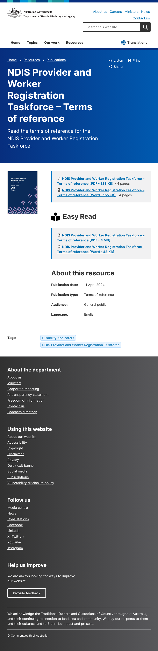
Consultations (18, 519)
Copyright (15, 448)
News (145, 11)
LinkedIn (13, 531)
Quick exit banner (21, 465)
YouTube (14, 542)
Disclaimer (15, 454)
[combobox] (112, 27)
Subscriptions (18, 477)
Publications (56, 60)
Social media (17, 471)
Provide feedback (27, 593)
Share (118, 67)
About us (100, 11)
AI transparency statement (28, 394)
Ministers (131, 11)
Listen (118, 60)
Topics (32, 42)
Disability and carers (58, 338)
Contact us (141, 18)
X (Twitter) (15, 536)
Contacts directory (22, 412)
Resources (75, 42)
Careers (116, 11)
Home (15, 42)
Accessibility (17, 442)
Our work (51, 42)
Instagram (15, 548)
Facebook (15, 525)
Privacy (13, 460)
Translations (137, 42)
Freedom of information (25, 400)
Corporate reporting (23, 389)
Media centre (17, 507)
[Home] (41, 12)
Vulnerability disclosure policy (30, 483)
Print (136, 60)
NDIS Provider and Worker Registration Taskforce (80, 345)
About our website (21, 437)
